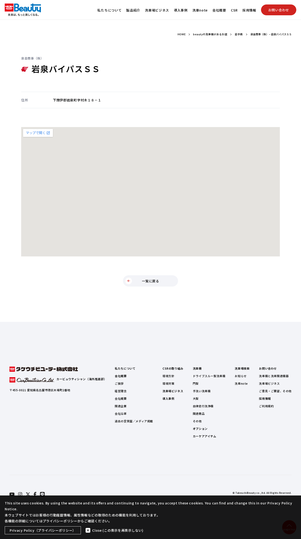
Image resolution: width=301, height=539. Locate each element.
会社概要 (219, 10)
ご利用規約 (266, 406)
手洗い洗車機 (202, 391)
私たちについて (109, 10)
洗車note (200, 10)
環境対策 (168, 383)
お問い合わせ (278, 10)
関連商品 (199, 413)
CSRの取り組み (172, 368)
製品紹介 (133, 10)
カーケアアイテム (204, 436)
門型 (196, 383)
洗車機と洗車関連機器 (274, 376)
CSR (234, 10)
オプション (200, 429)
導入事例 (181, 10)
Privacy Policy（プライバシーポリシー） (43, 530)
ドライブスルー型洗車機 (209, 376)
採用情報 (249, 10)
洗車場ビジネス (157, 10)
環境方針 (168, 376)
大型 (196, 398)
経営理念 (121, 391)
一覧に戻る (150, 281)
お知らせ (240, 376)
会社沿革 (121, 413)
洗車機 (197, 368)
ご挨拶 (119, 383)
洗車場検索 (242, 368)
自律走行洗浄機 (203, 406)
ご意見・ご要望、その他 (275, 391)
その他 (197, 421)
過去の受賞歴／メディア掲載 (134, 421)
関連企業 (121, 406)
